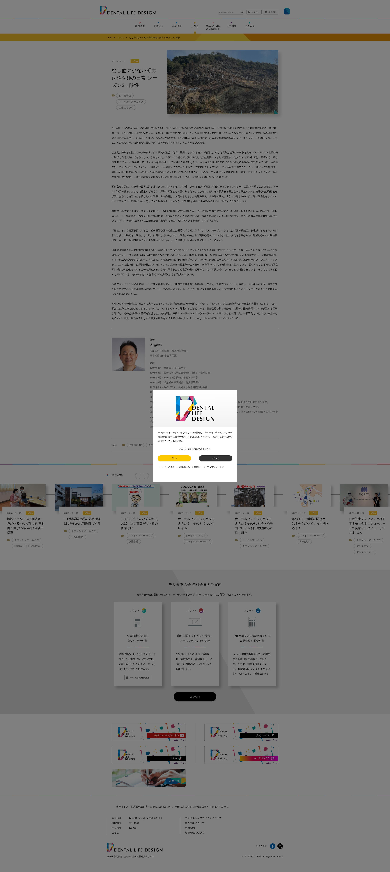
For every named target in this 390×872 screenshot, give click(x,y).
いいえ (215, 458)
